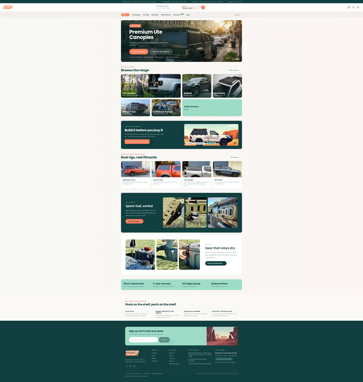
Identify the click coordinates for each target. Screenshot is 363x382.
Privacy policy (146, 373)
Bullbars (154, 358)
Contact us (172, 358)
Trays (153, 355)
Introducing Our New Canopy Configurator (199, 363)
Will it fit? (171, 353)
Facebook (232, 362)
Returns (171, 355)
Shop (124, 15)
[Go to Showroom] (349, 7)
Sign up (164, 340)
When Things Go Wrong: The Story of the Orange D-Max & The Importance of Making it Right (200, 354)
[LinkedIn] (130, 366)
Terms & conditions (157, 373)
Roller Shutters (166, 15)
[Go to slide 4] (238, 59)
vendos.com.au (143, 376)
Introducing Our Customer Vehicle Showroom (197, 360)
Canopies (154, 353)
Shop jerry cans (134, 221)
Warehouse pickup (174, 363)
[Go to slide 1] (233, 59)
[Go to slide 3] (236, 59)
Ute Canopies (136, 15)
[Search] (203, 7)
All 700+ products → (234, 70)
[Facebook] (126, 366)
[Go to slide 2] (234, 59)
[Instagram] (134, 366)
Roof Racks (155, 15)
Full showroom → (235, 157)
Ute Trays (146, 15)
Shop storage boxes (215, 263)
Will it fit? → (238, 15)
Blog (188, 15)
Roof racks (155, 361)
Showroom (178, 15)
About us (171, 361)
